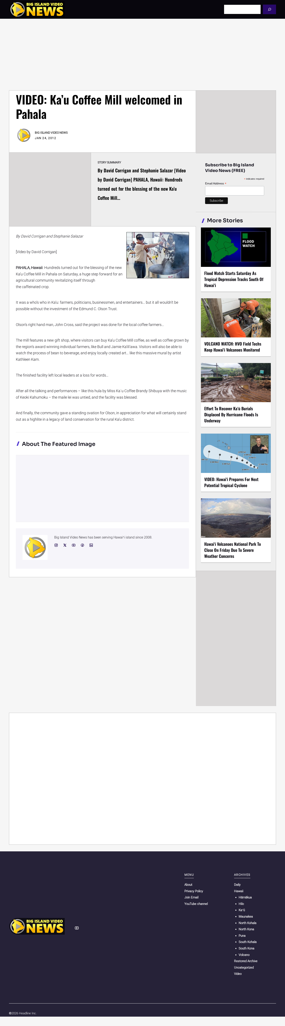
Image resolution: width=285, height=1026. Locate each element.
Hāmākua (245, 897)
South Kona (246, 948)
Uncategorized (244, 967)
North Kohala (247, 923)
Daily (237, 885)
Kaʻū (242, 910)
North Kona (246, 929)
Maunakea (246, 916)
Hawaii (238, 891)
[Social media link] (56, 545)
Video (238, 974)
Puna (242, 936)
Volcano (244, 955)
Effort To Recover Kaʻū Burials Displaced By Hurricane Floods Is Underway (231, 414)
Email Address (215, 183)
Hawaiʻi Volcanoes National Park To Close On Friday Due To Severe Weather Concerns (232, 550)
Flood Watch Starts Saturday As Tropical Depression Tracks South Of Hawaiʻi (233, 279)
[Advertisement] (142, 54)
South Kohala (248, 942)
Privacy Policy (193, 891)
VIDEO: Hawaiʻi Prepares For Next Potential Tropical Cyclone (231, 482)
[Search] (269, 9)
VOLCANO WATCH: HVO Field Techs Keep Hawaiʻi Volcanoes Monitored (232, 347)
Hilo (241, 904)
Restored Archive (245, 961)
